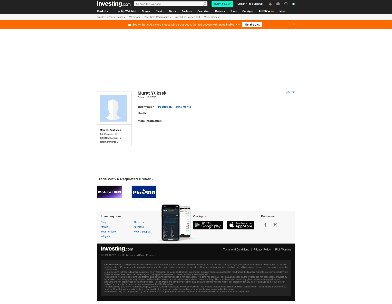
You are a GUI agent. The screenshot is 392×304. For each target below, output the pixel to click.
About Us (139, 222)
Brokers (220, 11)
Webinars (134, 17)
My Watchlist (128, 11)
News (172, 11)
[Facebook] (265, 225)
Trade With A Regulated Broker (124, 179)
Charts (160, 11)
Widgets (105, 236)
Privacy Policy (262, 249)
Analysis (187, 11)
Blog (103, 222)
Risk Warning (283, 249)
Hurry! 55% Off (222, 3)
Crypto (146, 11)
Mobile (104, 227)
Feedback (165, 106)
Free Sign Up (255, 3)
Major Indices (211, 17)
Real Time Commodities (157, 17)
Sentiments (183, 106)
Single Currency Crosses (111, 17)
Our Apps (247, 11)
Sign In (241, 3)
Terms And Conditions (236, 249)
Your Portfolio (108, 231)
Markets (102, 11)
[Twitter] (275, 225)
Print (292, 92)
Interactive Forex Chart (187, 17)
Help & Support (142, 231)
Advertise (139, 227)
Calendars (203, 11)
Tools (234, 11)
